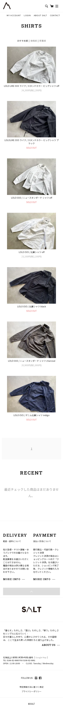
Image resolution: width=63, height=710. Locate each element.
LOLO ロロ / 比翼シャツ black (31, 306)
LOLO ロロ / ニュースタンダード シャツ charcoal (31, 360)
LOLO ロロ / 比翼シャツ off (31, 252)
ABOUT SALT (40, 15)
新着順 (42, 40)
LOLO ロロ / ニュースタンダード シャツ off (31, 197)
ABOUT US (48, 644)
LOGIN (27, 15)
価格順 (33, 40)
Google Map (40, 657)
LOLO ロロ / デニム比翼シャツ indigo (31, 415)
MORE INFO (11, 579)
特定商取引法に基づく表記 (31, 686)
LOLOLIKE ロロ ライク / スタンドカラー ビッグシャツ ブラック (31, 142)
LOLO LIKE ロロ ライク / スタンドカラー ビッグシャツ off (31, 85)
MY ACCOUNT (14, 15)
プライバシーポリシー (31, 691)
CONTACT (55, 15)
